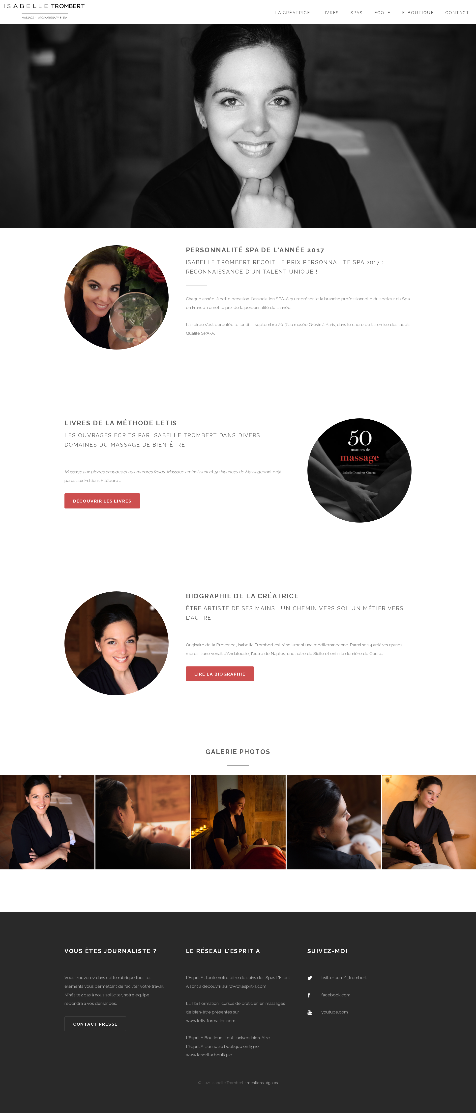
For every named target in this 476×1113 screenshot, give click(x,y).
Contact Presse (95, 1024)
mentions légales (262, 1082)
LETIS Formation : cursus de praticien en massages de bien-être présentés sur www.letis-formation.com (235, 1012)
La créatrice (292, 12)
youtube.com (334, 1012)
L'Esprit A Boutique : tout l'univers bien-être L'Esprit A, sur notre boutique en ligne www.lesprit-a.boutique (228, 1046)
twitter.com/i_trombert (344, 977)
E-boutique (418, 12)
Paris (330, 324)
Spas (357, 12)
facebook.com (335, 994)
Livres (330, 12)
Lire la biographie (219, 674)
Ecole (382, 12)
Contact (457, 12)
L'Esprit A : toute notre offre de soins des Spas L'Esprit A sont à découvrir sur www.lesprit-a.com (238, 982)
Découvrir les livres (102, 501)
